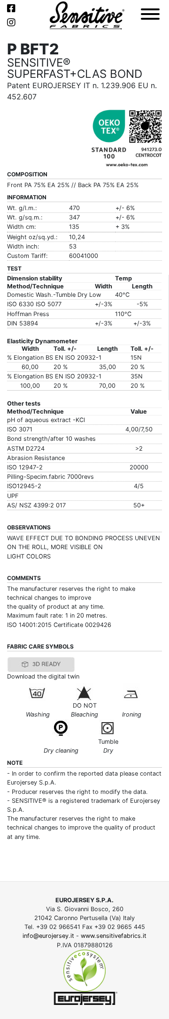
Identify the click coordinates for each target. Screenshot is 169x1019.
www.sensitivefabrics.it (113, 935)
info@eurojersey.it (48, 935)
